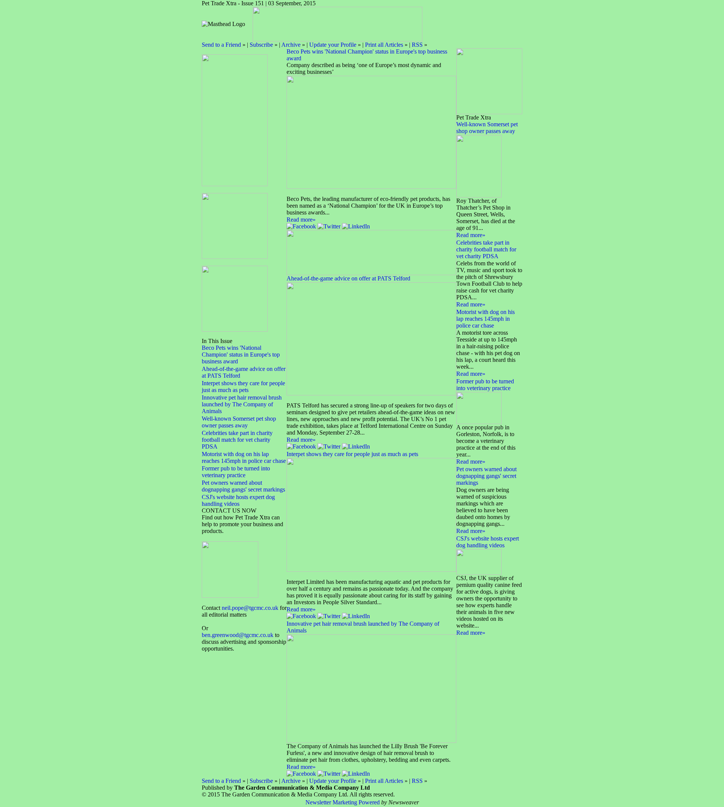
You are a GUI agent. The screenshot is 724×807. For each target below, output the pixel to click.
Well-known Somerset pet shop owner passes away (239, 422)
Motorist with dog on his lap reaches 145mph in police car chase (244, 457)
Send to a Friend (221, 44)
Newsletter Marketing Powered (342, 802)
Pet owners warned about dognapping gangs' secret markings (243, 486)
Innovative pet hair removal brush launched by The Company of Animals (242, 404)
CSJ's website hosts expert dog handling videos (238, 500)
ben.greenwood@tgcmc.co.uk (237, 635)
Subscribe (261, 44)
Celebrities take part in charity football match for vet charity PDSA (237, 440)
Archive (291, 44)
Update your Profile (332, 44)
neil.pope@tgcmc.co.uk (250, 608)
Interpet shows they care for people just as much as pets (243, 386)
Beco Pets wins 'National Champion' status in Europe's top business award (241, 354)
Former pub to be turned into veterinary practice (236, 471)
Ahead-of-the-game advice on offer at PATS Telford (348, 278)
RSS (417, 44)
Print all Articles (384, 44)
